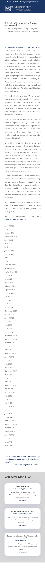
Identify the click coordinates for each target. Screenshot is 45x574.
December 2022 (10, 268)
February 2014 (10, 421)
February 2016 (10, 385)
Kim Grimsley (19, 489)
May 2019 (8, 350)
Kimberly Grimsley (19, 219)
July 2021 (7, 297)
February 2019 (10, 353)
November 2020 (10, 311)
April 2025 (8, 229)
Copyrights (32, 29)
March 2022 (9, 282)
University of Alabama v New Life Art (22, 48)
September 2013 (10, 431)
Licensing (24, 31)
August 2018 (9, 357)
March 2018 (9, 367)
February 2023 (10, 265)
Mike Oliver (11, 29)
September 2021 (10, 289)
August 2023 (9, 254)
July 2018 (7, 360)
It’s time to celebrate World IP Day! (22, 511)
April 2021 (8, 304)
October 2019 (9, 343)
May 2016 (8, 382)
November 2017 (10, 371)
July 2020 (7, 321)
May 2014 (8, 417)
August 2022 (9, 275)
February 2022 (10, 286)
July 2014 (7, 410)
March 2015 (9, 403)
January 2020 (9, 332)
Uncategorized (34, 31)
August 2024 (9, 240)
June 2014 (8, 413)
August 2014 (9, 406)
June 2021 (8, 300)
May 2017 (8, 375)
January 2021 (9, 307)
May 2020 (8, 325)
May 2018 (8, 364)
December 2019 (10, 336)
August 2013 (9, 435)
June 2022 (8, 279)
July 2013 (7, 438)
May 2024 (8, 243)
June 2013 (8, 442)
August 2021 (9, 293)
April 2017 (8, 378)
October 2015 (9, 392)
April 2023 (8, 261)
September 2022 (10, 272)
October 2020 (9, 314)
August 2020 (9, 318)
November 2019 (10, 339)
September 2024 (10, 236)
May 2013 (8, 445)
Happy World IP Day (22, 486)
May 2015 (8, 396)
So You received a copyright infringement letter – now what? (22, 537)
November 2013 (10, 424)
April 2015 (8, 399)
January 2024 (9, 251)
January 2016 (9, 389)
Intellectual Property (12, 31)
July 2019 (7, 346)
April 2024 (8, 247)
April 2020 (8, 328)
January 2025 (9, 233)
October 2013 (9, 428)
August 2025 (9, 226)
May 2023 (8, 258)
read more (22, 500)
